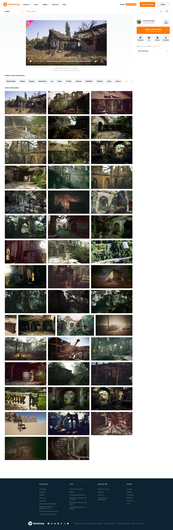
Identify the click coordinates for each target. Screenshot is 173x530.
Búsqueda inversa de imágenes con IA (46, 507)
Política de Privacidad (123, 523)
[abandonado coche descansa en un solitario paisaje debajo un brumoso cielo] (114, 325)
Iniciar (163, 4)
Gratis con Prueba (153, 30)
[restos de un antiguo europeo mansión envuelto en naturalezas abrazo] (111, 202)
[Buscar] (161, 11)
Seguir (166, 23)
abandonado (10, 81)
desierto (100, 81)
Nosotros (101, 495)
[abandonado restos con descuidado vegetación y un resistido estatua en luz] (68, 102)
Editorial (55, 4)
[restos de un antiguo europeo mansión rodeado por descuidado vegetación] (68, 227)
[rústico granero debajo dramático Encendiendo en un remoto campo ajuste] (68, 202)
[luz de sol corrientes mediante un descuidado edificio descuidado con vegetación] (25, 276)
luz (52, 81)
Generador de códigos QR (48, 514)
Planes (122, 4)
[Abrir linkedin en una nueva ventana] (55, 523)
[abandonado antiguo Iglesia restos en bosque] (68, 423)
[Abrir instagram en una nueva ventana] (52, 523)
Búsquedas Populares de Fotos (78, 503)
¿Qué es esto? (156, 46)
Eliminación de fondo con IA (48, 511)
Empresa (42, 498)
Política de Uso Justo (137, 523)
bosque (31, 81)
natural (78, 81)
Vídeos (45, 4)
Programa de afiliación (77, 495)
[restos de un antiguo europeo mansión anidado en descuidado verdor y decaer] (68, 448)
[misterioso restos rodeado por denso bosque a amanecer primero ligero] (25, 349)
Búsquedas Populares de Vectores (78, 498)
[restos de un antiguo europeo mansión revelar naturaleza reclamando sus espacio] (111, 127)
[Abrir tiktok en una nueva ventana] (61, 523)
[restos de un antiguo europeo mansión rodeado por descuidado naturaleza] (111, 227)
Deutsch (129, 498)
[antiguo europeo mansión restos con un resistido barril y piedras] (25, 373)
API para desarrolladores (47, 504)
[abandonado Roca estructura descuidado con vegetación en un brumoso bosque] (111, 177)
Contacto (101, 492)
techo (60, 81)
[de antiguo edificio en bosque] (68, 373)
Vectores (26, 4)
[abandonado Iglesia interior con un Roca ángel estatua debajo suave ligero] (111, 349)
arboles (68, 81)
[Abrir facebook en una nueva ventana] (48, 523)
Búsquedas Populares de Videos (78, 508)
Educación (42, 501)
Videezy (41, 495)
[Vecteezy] (11, 4)
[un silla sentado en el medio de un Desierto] (25, 423)
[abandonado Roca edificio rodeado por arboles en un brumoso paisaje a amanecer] (25, 152)
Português (130, 495)
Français (129, 501)
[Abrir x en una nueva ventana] (64, 523)
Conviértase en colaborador (103, 498)
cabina (22, 81)
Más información (143, 51)
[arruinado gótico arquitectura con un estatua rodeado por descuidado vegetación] (68, 177)
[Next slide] (129, 81)
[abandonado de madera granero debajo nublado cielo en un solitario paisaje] (111, 276)
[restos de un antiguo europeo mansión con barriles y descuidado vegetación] (25, 177)
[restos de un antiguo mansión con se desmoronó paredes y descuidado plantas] (111, 423)
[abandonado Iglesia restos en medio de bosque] (25, 227)
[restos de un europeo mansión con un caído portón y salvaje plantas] (68, 276)
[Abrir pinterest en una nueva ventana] (58, 523)
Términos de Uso (110, 523)
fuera (109, 81)
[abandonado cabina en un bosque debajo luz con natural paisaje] (25, 102)
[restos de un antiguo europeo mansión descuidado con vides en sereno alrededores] (111, 102)
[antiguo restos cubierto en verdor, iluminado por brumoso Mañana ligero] (111, 301)
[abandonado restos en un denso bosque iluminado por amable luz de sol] (68, 301)
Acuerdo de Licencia (76, 489)
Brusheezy (42, 489)
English (129, 489)
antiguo (118, 81)
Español (129, 492)
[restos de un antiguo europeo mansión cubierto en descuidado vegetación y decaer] (68, 251)
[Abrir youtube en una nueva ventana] (68, 523)
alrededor (89, 81)
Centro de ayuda (103, 489)
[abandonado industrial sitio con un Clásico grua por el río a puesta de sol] (68, 349)
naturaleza (42, 81)
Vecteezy (42, 492)
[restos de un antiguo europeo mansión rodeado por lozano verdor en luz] (25, 127)
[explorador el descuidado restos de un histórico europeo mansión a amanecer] (111, 152)
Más (64, 4)
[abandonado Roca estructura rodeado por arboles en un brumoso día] (68, 127)
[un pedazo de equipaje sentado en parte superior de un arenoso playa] (11, 325)
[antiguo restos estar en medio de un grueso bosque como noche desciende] (25, 301)
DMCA (72, 492)
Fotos (36, 4)
